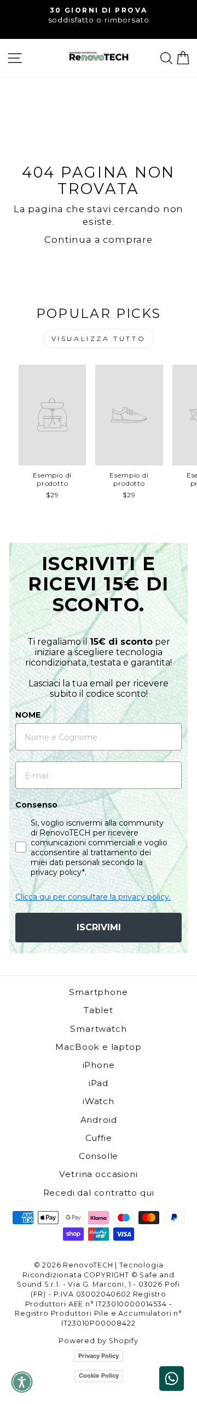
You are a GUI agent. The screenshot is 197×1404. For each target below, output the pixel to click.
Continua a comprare (98, 239)
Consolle (99, 1156)
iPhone (99, 1065)
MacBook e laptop (98, 1047)
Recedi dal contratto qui (98, 1192)
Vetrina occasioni (98, 1174)
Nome (27, 715)
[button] (22, 1382)
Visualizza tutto (98, 338)
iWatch (98, 1101)
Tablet (98, 1010)
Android (98, 1120)
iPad (98, 1083)
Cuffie (98, 1138)
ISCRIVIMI (99, 927)
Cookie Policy (99, 1375)
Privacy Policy (98, 1356)
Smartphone (98, 992)
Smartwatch (98, 1029)
